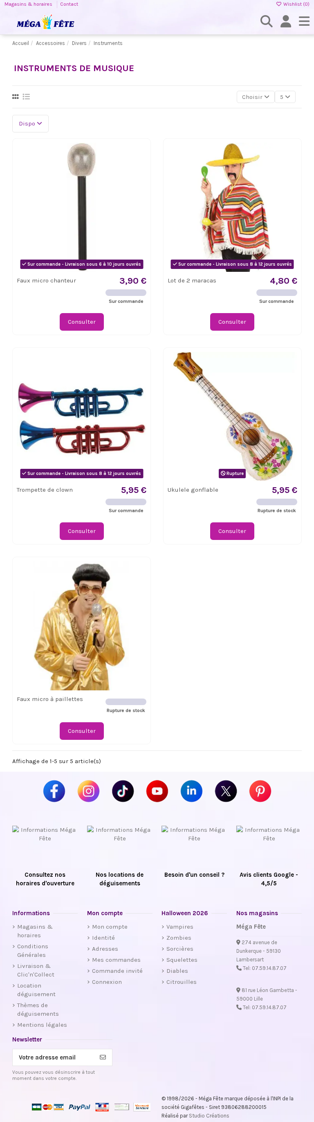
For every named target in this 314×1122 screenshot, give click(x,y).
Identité (103, 937)
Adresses (105, 948)
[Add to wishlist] (139, 155)
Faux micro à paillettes (50, 699)
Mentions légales (42, 1024)
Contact (69, 4)
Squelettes (181, 959)
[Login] (286, 21)
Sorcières (179, 948)
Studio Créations (209, 1116)
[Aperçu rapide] (139, 169)
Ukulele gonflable (193, 489)
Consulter (82, 321)
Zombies (178, 937)
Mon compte (110, 926)
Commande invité (117, 970)
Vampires (179, 926)
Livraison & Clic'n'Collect (35, 970)
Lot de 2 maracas (192, 280)
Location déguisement (36, 990)
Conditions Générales (32, 951)
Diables (177, 970)
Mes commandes (116, 959)
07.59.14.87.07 (269, 968)
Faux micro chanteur (46, 280)
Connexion (107, 981)
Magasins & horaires (29, 4)
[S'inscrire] (103, 1057)
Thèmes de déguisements (38, 1009)
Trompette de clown (45, 489)
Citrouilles (181, 981)
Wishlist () (296, 4)
